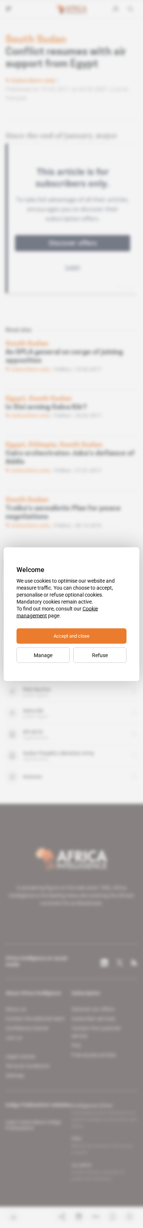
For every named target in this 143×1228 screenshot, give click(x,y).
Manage (43, 655)
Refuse (100, 655)
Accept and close (71, 635)
